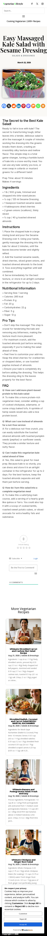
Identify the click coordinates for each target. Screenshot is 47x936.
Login (35, 558)
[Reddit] (14, 106)
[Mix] (33, 106)
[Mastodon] (28, 106)
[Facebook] (4, 106)
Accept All (23, 924)
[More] (43, 106)
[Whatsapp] (38, 106)
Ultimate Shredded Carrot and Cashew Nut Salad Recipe (23, 651)
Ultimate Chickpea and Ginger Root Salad (23, 860)
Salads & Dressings (23, 56)
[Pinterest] (23, 106)
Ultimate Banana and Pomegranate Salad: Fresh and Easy (23, 791)
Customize (23, 914)
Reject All (23, 919)
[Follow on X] (37, 4)
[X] (9, 106)
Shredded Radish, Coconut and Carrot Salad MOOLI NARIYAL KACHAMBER (23, 721)
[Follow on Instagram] (42, 4)
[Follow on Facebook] (32, 4)
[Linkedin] (18, 106)
